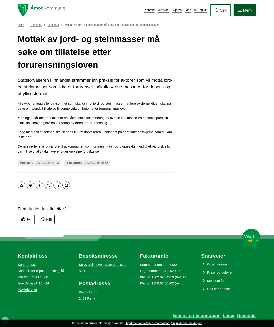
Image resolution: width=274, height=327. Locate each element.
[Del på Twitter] (48, 185)
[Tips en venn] (66, 185)
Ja (28, 219)
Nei (49, 219)
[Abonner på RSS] (21, 185)
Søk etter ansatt (219, 289)
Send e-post (27, 265)
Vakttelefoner (27, 289)
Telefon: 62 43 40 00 (33, 277)
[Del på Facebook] (39, 185)
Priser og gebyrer (220, 272)
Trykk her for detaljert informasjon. (148, 323)
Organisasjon (217, 264)
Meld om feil (216, 281)
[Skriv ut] (30, 185)
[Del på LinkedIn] (57, 185)
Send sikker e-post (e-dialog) (39, 271)
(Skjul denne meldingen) (187, 323)
